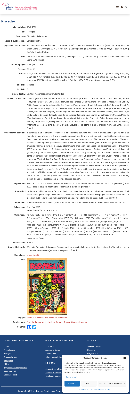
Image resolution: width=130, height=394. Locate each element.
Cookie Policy (84, 389)
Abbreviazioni (50, 354)
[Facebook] (122, 7)
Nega (89, 384)
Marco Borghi (33, 255)
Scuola (67, 322)
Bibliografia (8, 361)
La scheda (49, 346)
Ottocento (91, 350)
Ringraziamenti (10, 371)
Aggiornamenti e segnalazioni (15, 368)
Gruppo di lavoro (10, 357)
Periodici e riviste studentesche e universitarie (47, 317)
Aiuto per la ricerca (52, 350)
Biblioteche (8, 364)
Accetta (72, 384)
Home (6, 346)
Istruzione (50, 322)
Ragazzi (59, 322)
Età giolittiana (92, 354)
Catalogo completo (94, 346)
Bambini (30, 322)
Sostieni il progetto (11, 375)
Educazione (40, 322)
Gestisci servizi (71, 377)
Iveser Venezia (56, 391)
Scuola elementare (79, 322)
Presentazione (9, 350)
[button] (125, 358)
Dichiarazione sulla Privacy (100, 389)
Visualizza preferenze (112, 384)
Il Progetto (8, 354)
